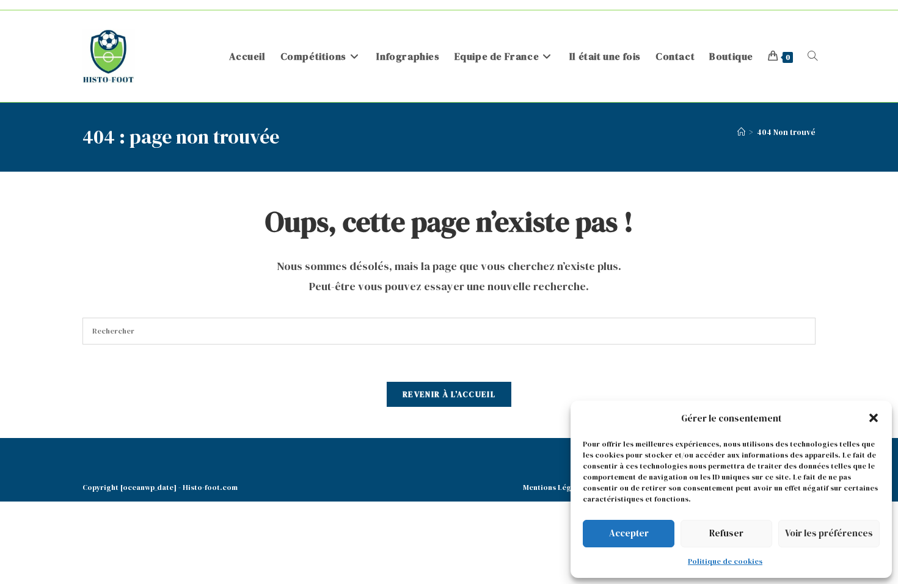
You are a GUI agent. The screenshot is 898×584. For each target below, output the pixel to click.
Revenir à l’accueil (449, 394)
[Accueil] (741, 132)
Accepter (629, 533)
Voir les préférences (829, 533)
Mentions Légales (554, 487)
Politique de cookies (725, 561)
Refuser (726, 533)
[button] (873, 418)
